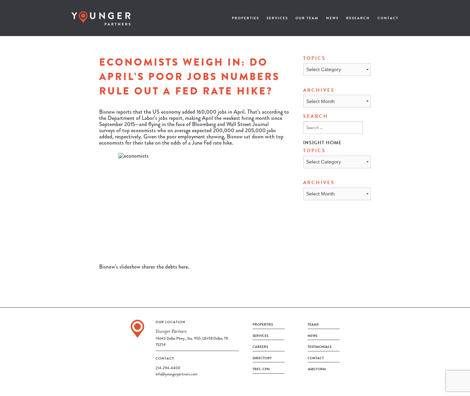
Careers (260, 346)
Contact (387, 18)
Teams (313, 324)
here (183, 267)
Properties (245, 18)
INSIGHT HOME (322, 142)
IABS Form (317, 369)
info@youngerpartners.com (176, 374)
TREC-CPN (261, 369)
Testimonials (319, 346)
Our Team (307, 18)
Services (277, 18)
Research (358, 18)
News (332, 18)
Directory (262, 358)
